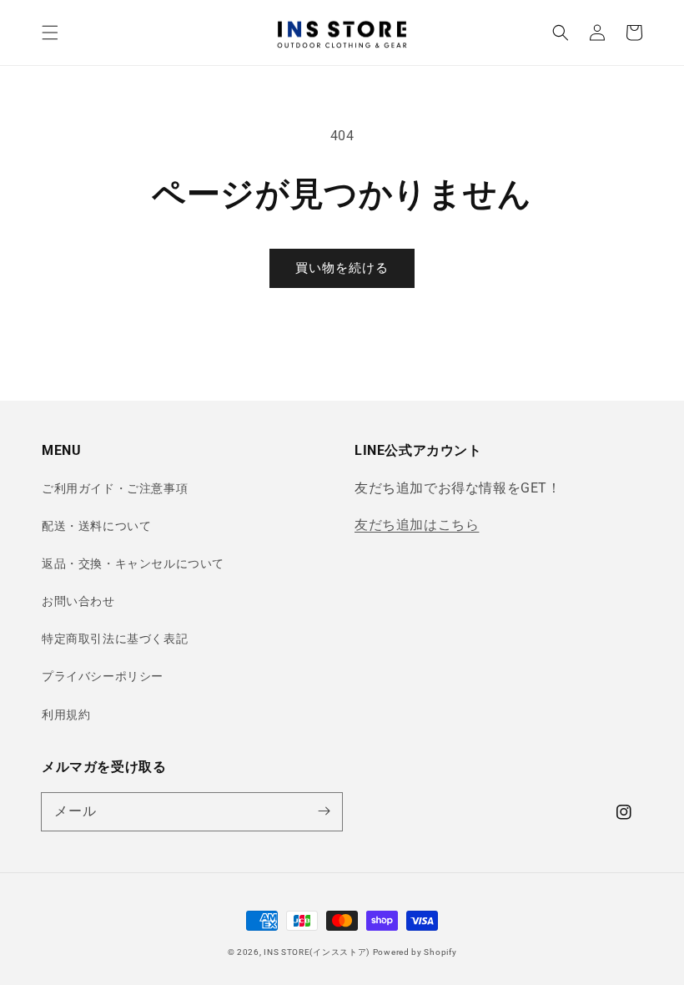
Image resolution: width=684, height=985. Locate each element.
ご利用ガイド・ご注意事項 (115, 488)
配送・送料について (96, 526)
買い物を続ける (342, 267)
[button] (50, 32)
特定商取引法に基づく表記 (115, 638)
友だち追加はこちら (417, 525)
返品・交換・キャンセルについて (133, 563)
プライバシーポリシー (102, 676)
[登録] (323, 811)
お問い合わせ (78, 601)
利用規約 (66, 714)
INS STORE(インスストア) (317, 952)
